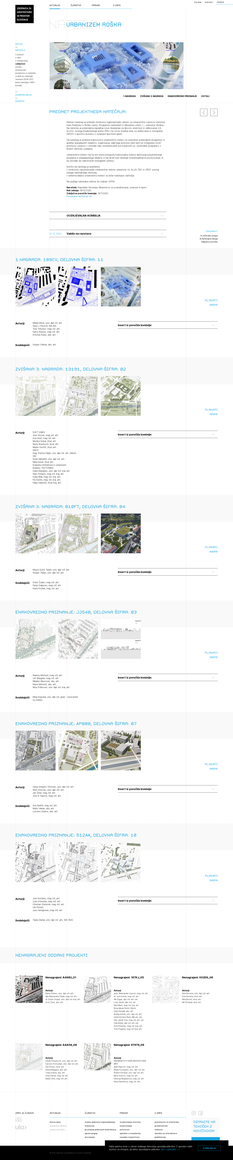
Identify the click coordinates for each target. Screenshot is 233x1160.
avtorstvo (125, 1129)
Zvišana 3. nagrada (151, 96)
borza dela (55, 1122)
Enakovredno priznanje (182, 96)
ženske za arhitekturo (166, 1133)
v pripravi (19, 54)
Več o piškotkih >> (170, 1149)
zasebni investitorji (130, 1137)
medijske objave (58, 1126)
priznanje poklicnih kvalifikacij (100, 1129)
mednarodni (20, 70)
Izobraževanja (23, 95)
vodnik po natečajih (24, 76)
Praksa (96, 5)
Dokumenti (212, 231)
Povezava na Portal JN (79, 196)
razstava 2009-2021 (24, 79)
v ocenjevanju (21, 61)
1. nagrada (129, 96)
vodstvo (159, 1129)
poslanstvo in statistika (25, 73)
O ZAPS (117, 5)
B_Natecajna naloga (209, 238)
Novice (19, 44)
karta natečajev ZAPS (25, 82)
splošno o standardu (130, 1133)
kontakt (18, 85)
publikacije (160, 1137)
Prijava (197, 2)
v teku (18, 57)
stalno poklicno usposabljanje (100, 1122)
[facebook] (200, 1113)
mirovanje (90, 1137)
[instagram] (193, 1113)
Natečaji (20, 50)
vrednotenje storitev (130, 1122)
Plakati (211, 300)
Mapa (214, 305)
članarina (89, 1126)
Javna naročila (57, 1129)
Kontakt (209, 2)
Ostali (205, 96)
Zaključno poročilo (209, 241)
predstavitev (161, 1126)
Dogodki (19, 101)
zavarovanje (126, 1126)
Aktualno (54, 5)
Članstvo (76, 5)
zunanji (18, 67)
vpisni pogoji (91, 1133)
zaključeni (20, 64)
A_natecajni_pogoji (209, 235)
